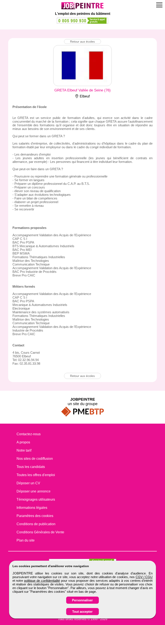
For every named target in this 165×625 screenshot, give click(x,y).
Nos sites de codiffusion (35, 458)
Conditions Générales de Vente (40, 532)
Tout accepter (82, 611)
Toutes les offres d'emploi (36, 475)
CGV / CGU (144, 577)
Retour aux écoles (82, 41)
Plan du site (26, 540)
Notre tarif (24, 450)
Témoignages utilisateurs (36, 499)
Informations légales (32, 507)
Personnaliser (82, 600)
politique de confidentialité (42, 580)
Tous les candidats (31, 467)
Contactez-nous (29, 434)
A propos (23, 442)
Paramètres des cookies (35, 516)
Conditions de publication (36, 524)
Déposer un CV (28, 483)
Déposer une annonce (33, 491)
